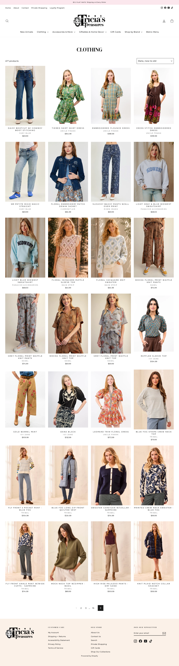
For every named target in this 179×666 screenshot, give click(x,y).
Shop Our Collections (100, 652)
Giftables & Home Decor (92, 32)
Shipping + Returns (57, 636)
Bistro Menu (152, 32)
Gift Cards (115, 32)
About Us (95, 632)
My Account (53, 632)
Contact (25, 8)
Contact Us (96, 636)
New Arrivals (26, 32)
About (16, 8)
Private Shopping (39, 8)
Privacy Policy (54, 644)
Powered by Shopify (89, 656)
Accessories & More (62, 32)
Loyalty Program (57, 8)
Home (8, 8)
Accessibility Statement (59, 640)
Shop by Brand (132, 32)
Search (94, 640)
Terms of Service (55, 648)
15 (93, 608)
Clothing (41, 32)
